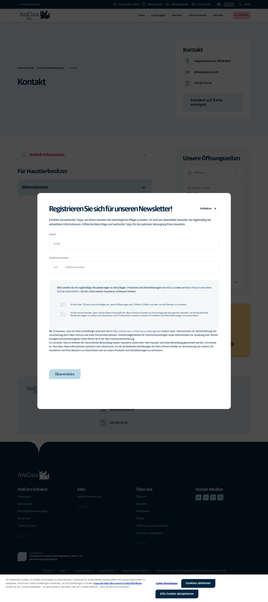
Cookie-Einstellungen (167, 583)
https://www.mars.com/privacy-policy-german (136, 331)
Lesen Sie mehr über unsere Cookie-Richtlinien (118, 583)
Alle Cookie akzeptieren (177, 593)
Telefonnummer (59, 258)
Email (52, 234)
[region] (134, 588)
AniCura (170, 288)
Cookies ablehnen (198, 583)
